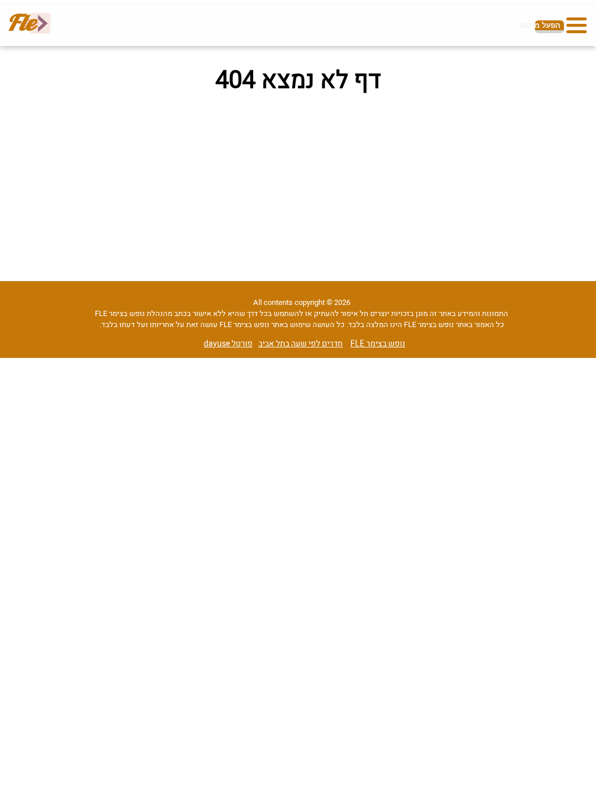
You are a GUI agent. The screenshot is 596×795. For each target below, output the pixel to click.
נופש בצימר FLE (377, 344)
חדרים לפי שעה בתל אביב (300, 344)
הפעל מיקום (547, 25)
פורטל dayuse (228, 344)
